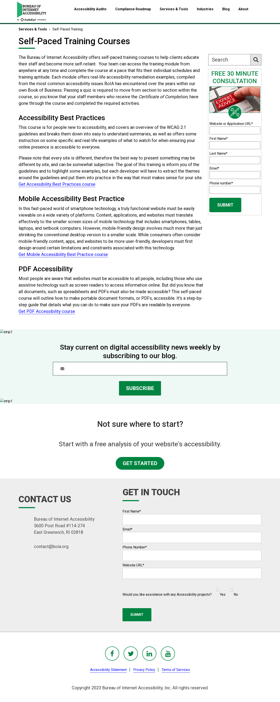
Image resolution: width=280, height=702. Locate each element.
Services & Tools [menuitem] (174, 9)
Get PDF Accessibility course (47, 311)
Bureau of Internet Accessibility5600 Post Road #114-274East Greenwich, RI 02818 (64, 525)
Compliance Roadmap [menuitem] (133, 9)
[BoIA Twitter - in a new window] (131, 653)
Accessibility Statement (108, 670)
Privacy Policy (144, 670)
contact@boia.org (51, 546)
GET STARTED (140, 463)
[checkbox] (225, 590)
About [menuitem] (243, 9)
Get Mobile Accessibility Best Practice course (63, 254)
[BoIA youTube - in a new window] (168, 653)
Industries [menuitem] (205, 9)
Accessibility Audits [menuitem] (90, 9)
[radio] (220, 590)
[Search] (255, 59)
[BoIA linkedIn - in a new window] (149, 653)
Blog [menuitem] (226, 9)
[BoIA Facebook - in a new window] (112, 653)
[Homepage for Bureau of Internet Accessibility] (31, 11)
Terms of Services (176, 670)
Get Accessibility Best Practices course (57, 184)
